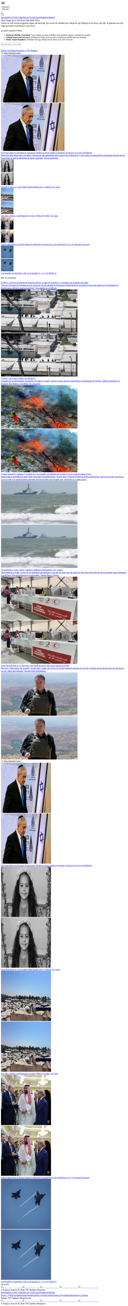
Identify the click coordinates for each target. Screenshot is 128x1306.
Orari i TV (5, 1295)
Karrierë (28, 1295)
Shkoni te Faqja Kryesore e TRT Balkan (19, 50)
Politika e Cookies (79, 1295)
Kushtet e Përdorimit (41, 1295)
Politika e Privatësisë (61, 1295)
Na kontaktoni (17, 1295)
